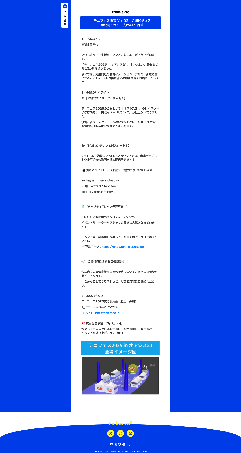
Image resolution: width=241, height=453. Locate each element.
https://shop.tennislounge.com (124, 247)
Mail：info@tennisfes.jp (102, 313)
